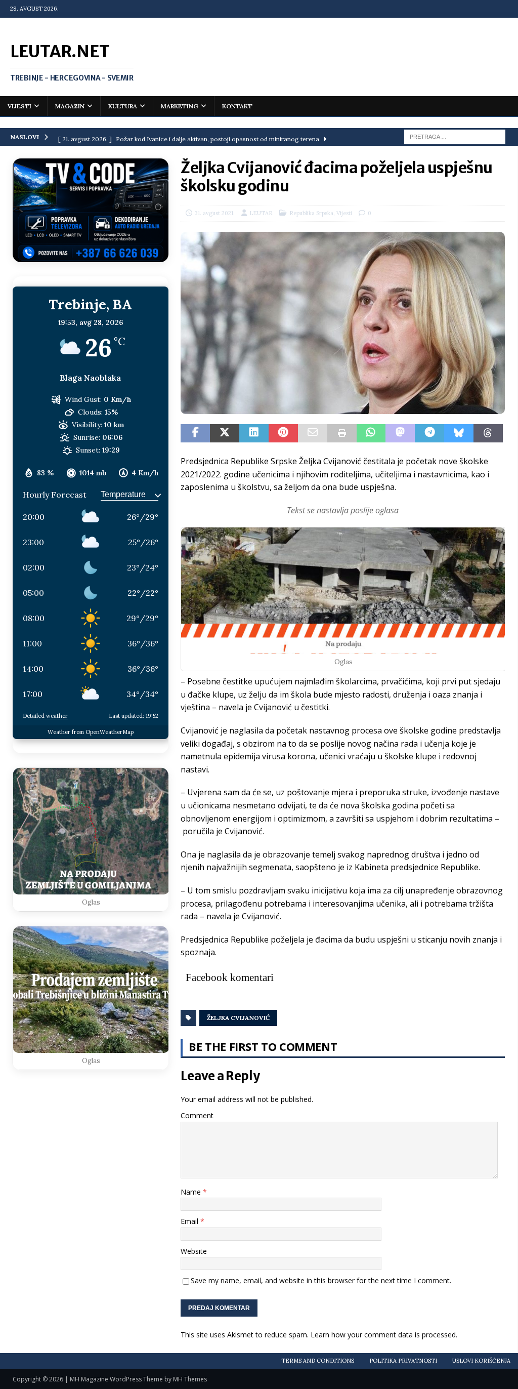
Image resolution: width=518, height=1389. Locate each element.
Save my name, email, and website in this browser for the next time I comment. (321, 1280)
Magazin (69, 106)
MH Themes (190, 1379)
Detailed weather (45, 715)
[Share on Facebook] (195, 433)
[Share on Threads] (488, 433)
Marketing (179, 106)
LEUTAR (261, 213)
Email (190, 1221)
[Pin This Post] (283, 433)
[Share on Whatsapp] (371, 433)
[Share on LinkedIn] (254, 433)
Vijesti (19, 106)
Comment (197, 1115)
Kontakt (237, 106)
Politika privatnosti (403, 1360)
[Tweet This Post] (224, 433)
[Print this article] (342, 433)
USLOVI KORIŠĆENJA (481, 1360)
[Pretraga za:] (454, 136)
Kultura (122, 106)
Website (194, 1251)
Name (192, 1192)
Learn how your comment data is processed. (384, 1334)
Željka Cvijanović (238, 1018)
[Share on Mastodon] (400, 433)
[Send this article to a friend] (312, 433)
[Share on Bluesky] (458, 433)
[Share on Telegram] (429, 433)
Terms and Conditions (317, 1360)
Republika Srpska (311, 213)
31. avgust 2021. (215, 213)
